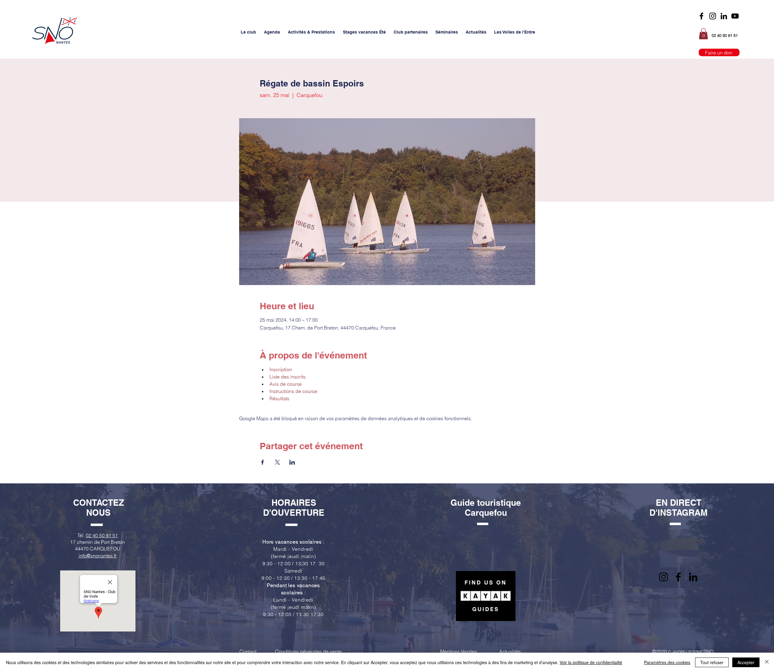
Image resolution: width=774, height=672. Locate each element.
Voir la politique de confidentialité (591, 662)
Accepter (745, 662)
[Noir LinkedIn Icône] (723, 16)
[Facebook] (701, 16)
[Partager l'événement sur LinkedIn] (292, 462)
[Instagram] (712, 16)
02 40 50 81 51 (102, 535)
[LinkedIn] (693, 577)
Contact (247, 651)
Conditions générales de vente (308, 651)
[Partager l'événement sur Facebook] (262, 462)
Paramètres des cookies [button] (667, 662)
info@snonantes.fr (98, 556)
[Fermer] (766, 662)
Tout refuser (712, 662)
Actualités (510, 651)
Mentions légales (458, 651)
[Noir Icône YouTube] (735, 16)
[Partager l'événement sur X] (277, 462)
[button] (248, 32)
